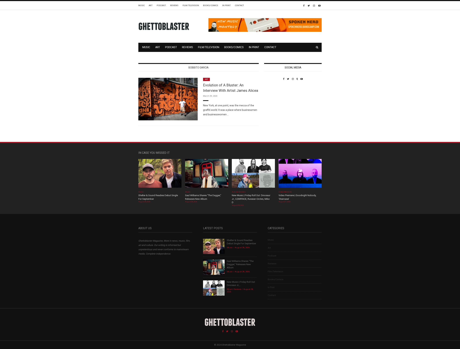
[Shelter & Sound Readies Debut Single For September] (159, 174)
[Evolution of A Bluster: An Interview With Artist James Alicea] (168, 99)
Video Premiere (285, 192)
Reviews (174, 5)
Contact (239, 5)
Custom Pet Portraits (274, 105)
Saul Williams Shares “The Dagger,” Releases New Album (240, 264)
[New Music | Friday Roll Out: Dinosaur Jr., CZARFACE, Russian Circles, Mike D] (253, 174)
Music (141, 5)
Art (151, 5)
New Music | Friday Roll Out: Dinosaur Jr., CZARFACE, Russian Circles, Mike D (251, 199)
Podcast (161, 5)
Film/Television (191, 5)
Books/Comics (210, 5)
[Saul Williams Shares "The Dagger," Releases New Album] (206, 174)
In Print (226, 5)
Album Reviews (238, 192)
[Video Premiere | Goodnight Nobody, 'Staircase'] (300, 174)
